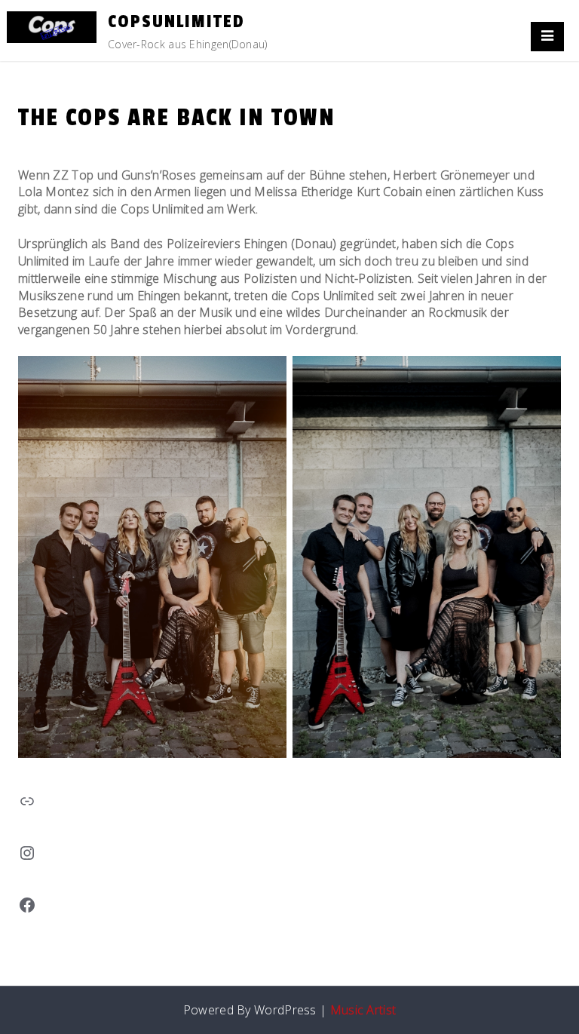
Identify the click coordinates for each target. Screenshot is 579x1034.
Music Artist (363, 1010)
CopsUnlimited (176, 21)
